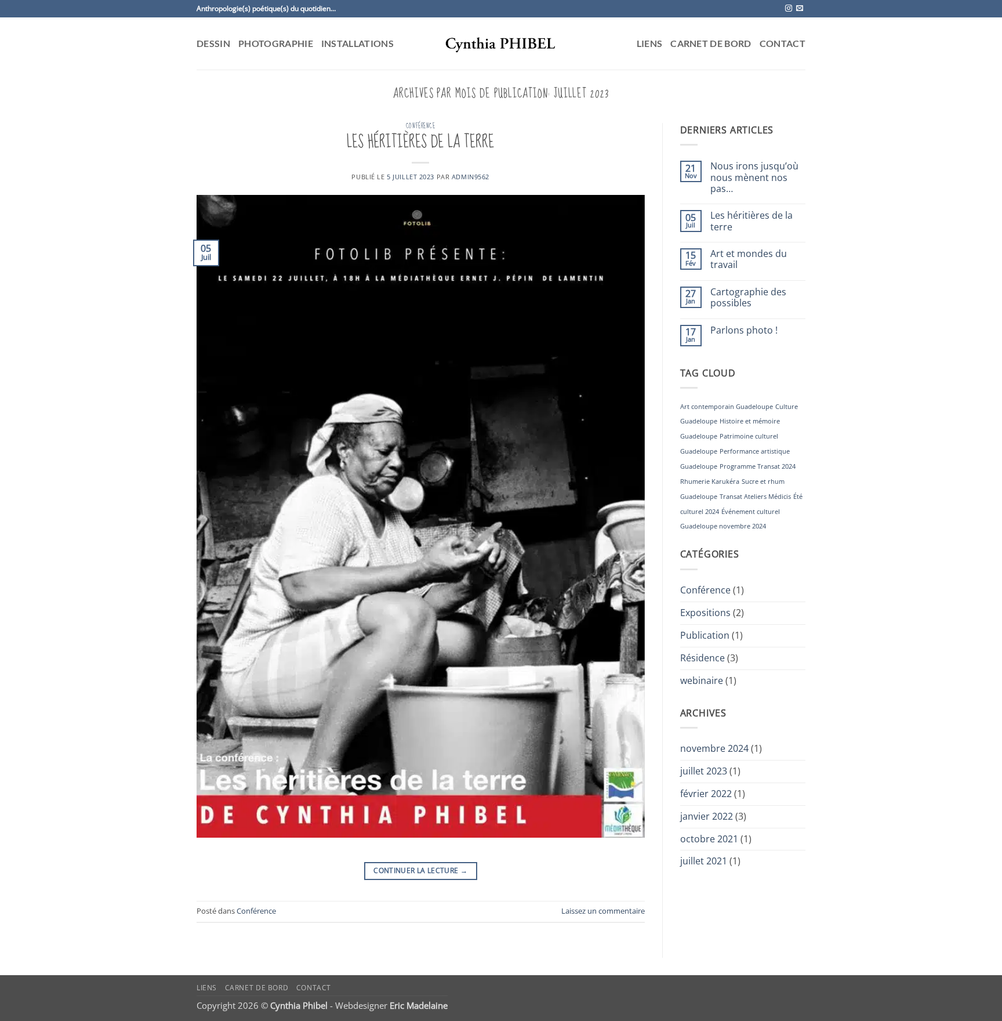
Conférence (420, 126)
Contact (782, 43)
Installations (357, 43)
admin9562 (470, 176)
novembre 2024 (714, 748)
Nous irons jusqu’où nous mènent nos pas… (754, 177)
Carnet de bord (711, 43)
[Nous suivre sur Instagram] (788, 9)
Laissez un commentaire (603, 911)
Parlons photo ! (744, 330)
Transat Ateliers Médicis (755, 497)
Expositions (705, 612)
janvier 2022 (706, 816)
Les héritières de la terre (420, 142)
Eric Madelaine (419, 1005)
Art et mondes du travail (748, 259)
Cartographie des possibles (748, 298)
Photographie (275, 43)
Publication (704, 635)
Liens (650, 43)
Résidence (702, 657)
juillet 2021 (703, 861)
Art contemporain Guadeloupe (726, 407)
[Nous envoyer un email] (799, 9)
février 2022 (706, 793)
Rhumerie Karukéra (709, 481)
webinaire (701, 680)
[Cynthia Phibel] (501, 43)
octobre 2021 (709, 838)
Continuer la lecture (420, 870)
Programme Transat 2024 (758, 466)
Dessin (213, 43)
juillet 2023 (703, 771)
